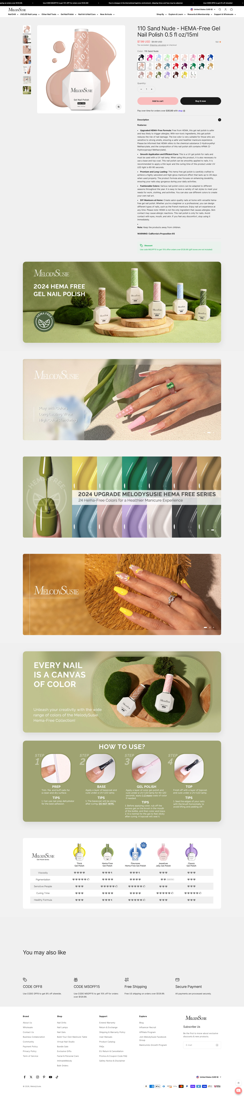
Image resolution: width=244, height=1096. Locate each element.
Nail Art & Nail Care (87, 14)
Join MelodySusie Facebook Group (152, 1038)
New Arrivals (106, 14)
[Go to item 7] (27, 90)
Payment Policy (30, 1046)
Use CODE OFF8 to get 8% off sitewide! (137, 3)
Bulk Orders (62, 1065)
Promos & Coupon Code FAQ (113, 1056)
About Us (27, 1022)
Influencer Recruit (147, 1027)
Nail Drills (61, 1022)
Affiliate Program (147, 1032)
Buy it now (200, 101)
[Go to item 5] (27, 70)
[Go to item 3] (27, 50)
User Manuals (105, 1037)
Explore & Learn (176, 14)
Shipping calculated (158, 45)
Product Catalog (107, 1041)
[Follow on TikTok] (57, 1077)
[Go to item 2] (27, 39)
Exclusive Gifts (64, 1051)
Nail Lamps (62, 1027)
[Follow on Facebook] (24, 1077)
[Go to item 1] (27, 29)
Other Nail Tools (49, 14)
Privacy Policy (29, 1051)
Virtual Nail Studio (66, 1041)
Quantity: (141, 83)
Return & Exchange (108, 1027)
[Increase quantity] (151, 89)
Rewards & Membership (199, 14)
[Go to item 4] (27, 60)
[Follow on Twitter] (31, 1077)
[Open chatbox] (238, 1090)
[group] (122, 873)
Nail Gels (61, 1032)
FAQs (101, 1046)
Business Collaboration (34, 1037)
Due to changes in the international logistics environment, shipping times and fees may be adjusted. (65, 3)
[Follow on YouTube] (50, 1077)
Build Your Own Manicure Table (72, 1037)
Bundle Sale (62, 1046)
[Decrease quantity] (141, 89)
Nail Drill (12, 14)
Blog (141, 1022)
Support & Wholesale (223, 14)
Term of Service (30, 1056)
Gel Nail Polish (67, 14)
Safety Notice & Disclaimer (112, 1060)
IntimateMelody (64, 1060)
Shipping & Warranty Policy (112, 1032)
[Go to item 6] (27, 80)
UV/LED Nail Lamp (28, 14)
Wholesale (28, 1027)
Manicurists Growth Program (153, 1045)
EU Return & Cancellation (111, 1051)
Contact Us (28, 1032)
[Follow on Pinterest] (44, 1077)
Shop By (160, 14)
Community (28, 1041)
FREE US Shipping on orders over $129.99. (188, 3)
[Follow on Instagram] (37, 1077)
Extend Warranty (107, 1022)
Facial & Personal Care (68, 1056)
